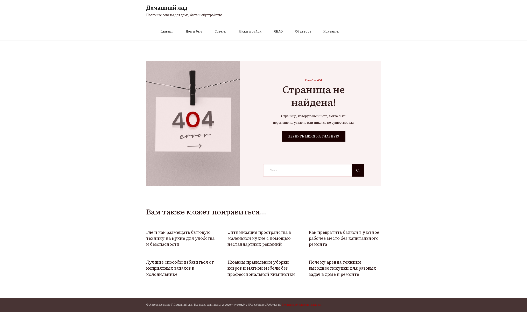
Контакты (331, 31)
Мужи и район (250, 31)
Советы (220, 31)
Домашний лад (166, 8)
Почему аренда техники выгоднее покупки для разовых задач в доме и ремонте (342, 268)
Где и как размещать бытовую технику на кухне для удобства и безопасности (180, 238)
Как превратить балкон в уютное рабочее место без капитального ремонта (344, 238)
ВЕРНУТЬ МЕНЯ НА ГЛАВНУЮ (313, 136)
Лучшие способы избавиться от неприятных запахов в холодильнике (180, 268)
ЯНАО (278, 31)
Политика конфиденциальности (302, 304)
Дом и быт (194, 31)
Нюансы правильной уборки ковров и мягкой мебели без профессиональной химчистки (261, 268)
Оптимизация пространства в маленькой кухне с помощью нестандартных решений (259, 238)
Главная (167, 31)
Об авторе (303, 31)
